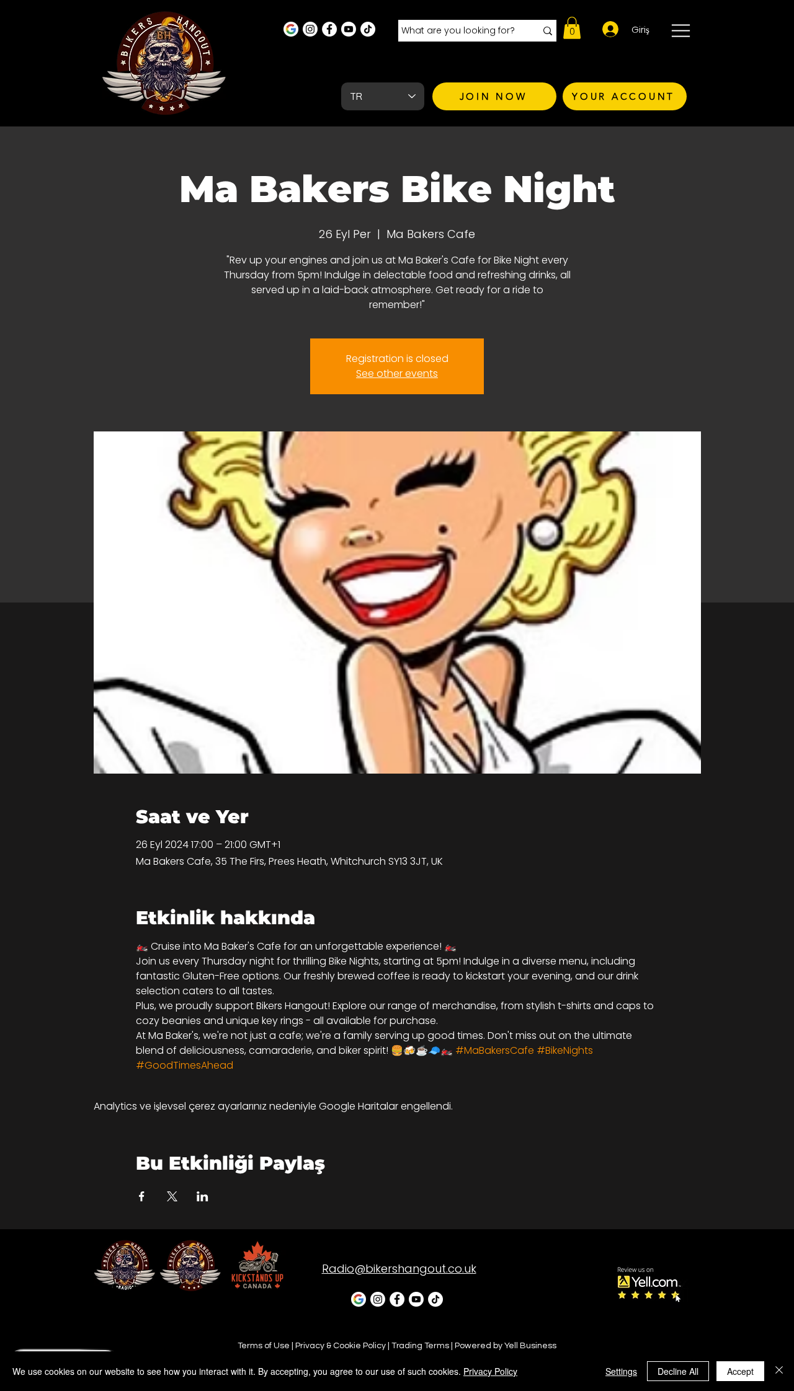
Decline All (678, 1371)
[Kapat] (779, 1371)
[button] (572, 28)
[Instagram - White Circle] (310, 29)
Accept (740, 1371)
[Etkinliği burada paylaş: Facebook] (142, 1196)
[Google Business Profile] (290, 29)
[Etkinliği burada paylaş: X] (172, 1196)
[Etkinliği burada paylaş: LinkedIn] (202, 1196)
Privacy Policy (490, 1371)
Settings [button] (621, 1371)
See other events (397, 373)
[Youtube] (348, 29)
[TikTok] (367, 29)
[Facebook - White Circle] (329, 29)
